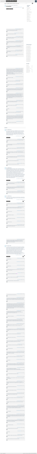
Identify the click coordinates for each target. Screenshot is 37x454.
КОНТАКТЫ (30, 453)
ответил (17, 199)
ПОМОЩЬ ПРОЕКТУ (34, 453)
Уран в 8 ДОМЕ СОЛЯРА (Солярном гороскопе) (28, 61)
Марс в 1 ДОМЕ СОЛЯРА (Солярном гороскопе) (28, 52)
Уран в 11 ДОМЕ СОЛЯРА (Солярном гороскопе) (28, 56)
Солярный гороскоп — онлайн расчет (29, 14)
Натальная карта (28, 66)
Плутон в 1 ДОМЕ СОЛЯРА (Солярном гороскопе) (28, 46)
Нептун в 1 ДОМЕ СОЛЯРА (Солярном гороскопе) (28, 47)
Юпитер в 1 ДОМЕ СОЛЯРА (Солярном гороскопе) (28, 50)
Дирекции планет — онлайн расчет (29, 19)
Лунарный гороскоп (28, 70)
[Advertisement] (15, 15)
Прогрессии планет (28, 71)
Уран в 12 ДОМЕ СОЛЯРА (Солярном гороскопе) (28, 55)
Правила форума (4, 453)
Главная (7, 1)
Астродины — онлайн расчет (29, 9)
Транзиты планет (28, 67)
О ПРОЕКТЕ (32, 453)
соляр (6, 6)
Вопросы (9, 1)
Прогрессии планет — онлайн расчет (29, 17)
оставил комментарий (17, 36)
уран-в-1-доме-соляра (9, 6)
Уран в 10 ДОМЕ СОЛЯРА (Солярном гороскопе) (28, 58)
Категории (13, 1)
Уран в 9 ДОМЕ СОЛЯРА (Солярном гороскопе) (28, 59)
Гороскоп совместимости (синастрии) (29, 13)
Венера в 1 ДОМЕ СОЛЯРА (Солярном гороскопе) (28, 53)
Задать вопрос (15, 1)
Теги (10, 1)
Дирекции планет (28, 72)
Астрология (27, 65)
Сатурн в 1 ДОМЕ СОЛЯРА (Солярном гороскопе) (28, 49)
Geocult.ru (27, 453)
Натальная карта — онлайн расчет (29, 8)
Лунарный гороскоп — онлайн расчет (29, 16)
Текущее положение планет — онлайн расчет (29, 21)
